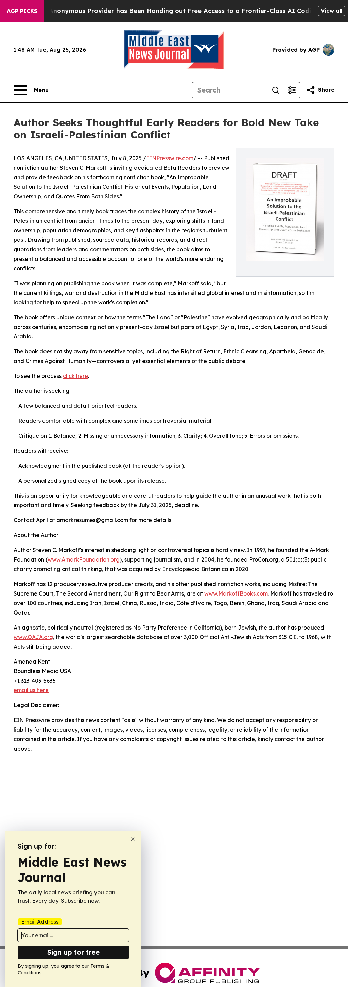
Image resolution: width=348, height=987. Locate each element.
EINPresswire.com (169, 158)
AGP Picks (22, 10)
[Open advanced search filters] (292, 90)
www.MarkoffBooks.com (236, 593)
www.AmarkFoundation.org (84, 559)
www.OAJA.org (33, 637)
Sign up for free (73, 952)
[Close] (132, 839)
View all (331, 10)
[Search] (275, 90)
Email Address (39, 921)
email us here (31, 690)
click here (75, 375)
